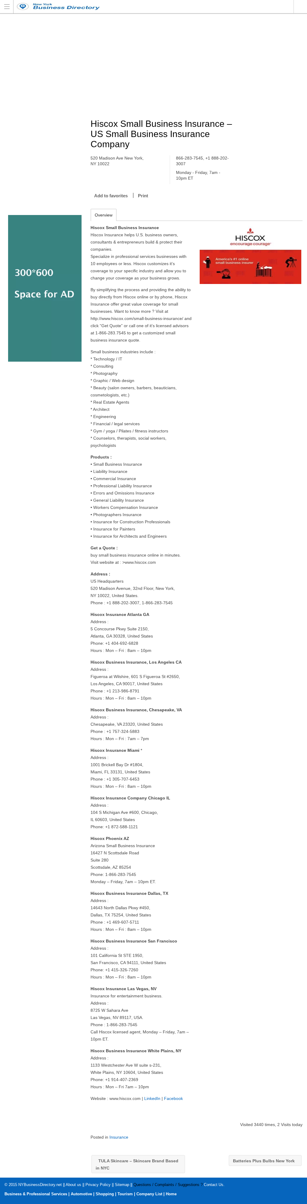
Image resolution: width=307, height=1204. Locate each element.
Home (171, 1194)
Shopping (105, 1194)
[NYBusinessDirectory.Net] (147, 6)
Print (143, 195)
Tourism (125, 1194)
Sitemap (122, 1184)
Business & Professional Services (35, 1194)
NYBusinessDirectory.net (40, 1184)
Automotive (81, 1194)
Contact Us (213, 1184)
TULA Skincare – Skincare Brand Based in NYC (137, 1164)
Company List (149, 1194)
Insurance (118, 1137)
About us (73, 1184)
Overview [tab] (103, 215)
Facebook (173, 1098)
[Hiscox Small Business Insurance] (250, 254)
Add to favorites (111, 195)
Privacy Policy (98, 1184)
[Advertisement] (198, 67)
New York (300, 6)
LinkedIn (152, 1098)
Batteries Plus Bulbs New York (264, 1160)
